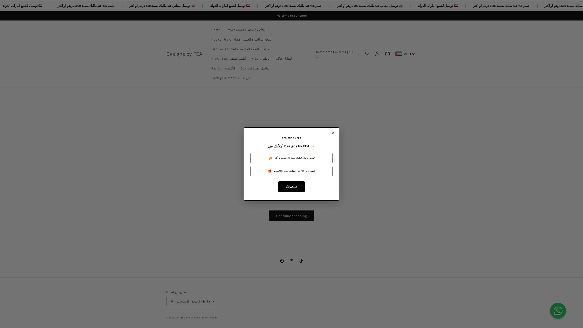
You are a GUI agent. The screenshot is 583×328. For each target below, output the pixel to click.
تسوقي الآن (291, 186)
